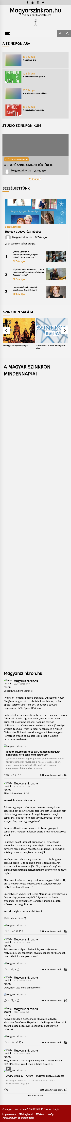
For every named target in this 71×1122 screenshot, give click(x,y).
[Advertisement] (35, 521)
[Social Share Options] (65, 775)
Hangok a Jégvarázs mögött (23, 231)
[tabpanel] (35, 154)
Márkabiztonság (44, 1114)
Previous (6, 330)
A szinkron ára (29, 60)
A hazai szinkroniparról (33, 110)
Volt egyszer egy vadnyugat (15, 346)
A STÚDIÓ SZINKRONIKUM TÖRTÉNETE (28, 165)
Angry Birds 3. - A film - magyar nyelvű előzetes (35, 1075)
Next (64, 330)
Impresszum (9, 1114)
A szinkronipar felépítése (34, 77)
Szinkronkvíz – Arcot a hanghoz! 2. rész (51, 347)
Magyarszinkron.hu (35, 10)
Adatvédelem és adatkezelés (18, 1117)
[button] (60, 33)
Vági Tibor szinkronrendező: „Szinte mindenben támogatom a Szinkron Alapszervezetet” (28, 272)
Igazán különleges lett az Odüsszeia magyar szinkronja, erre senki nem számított (33, 753)
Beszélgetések (13, 226)
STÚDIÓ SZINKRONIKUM (16, 159)
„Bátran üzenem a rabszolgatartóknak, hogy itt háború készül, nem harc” (25, 255)
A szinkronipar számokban (35, 93)
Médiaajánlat (26, 1114)
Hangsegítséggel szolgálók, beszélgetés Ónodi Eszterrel (25, 288)
